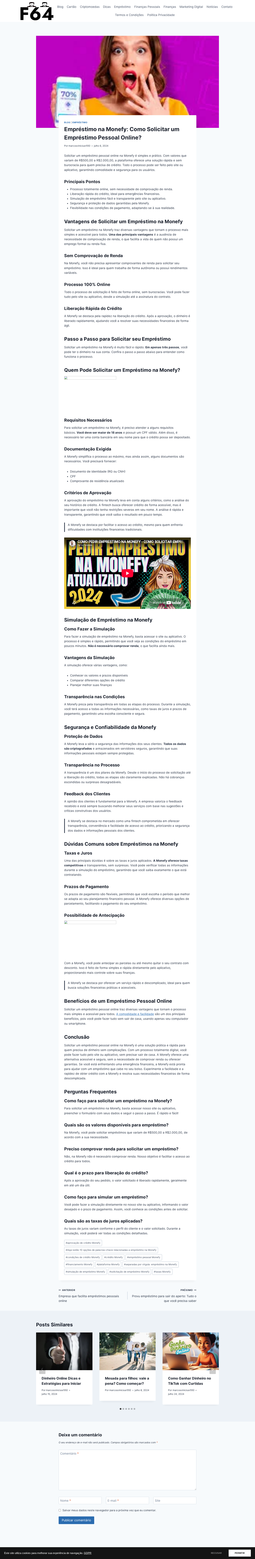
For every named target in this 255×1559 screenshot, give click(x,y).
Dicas (107, 7)
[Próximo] (213, 1369)
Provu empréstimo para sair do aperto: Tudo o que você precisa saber (164, 1296)
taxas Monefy (162, 1271)
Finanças (170, 7)
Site (157, 1500)
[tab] (120, 1409)
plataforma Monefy (108, 1264)
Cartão (71, 7)
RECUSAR (216, 1553)
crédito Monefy (113, 1257)
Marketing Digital (191, 7)
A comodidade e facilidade (135, 1014)
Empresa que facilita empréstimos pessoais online (89, 1296)
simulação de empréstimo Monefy (85, 1271)
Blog (60, 7)
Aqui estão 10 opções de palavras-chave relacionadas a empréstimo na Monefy (111, 1250)
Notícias (212, 7)
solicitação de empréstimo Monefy (129, 1271)
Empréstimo (122, 7)
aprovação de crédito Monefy (83, 1242)
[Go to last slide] (42, 1369)
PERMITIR (240, 1553)
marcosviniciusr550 (79, 145)
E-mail (113, 1500)
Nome (65, 1500)
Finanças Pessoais (147, 7)
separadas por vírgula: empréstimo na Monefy (150, 1264)
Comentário (69, 1453)
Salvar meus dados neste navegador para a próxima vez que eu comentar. (109, 1510)
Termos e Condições (129, 15)
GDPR (87, 1553)
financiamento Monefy (79, 1264)
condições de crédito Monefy (83, 1257)
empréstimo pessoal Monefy (143, 1257)
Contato (226, 7)
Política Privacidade (161, 15)
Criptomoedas (90, 7)
